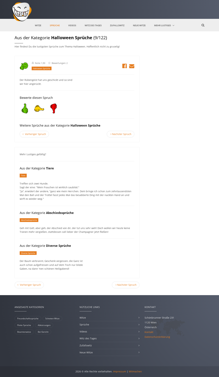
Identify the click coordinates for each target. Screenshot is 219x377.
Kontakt (149, 332)
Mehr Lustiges (162, 25)
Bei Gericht (43, 331)
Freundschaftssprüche (27, 318)
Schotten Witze (52, 318)
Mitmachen (135, 371)
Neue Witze (139, 25)
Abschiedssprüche (29, 220)
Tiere (23, 175)
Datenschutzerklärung (157, 336)
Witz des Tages (93, 25)
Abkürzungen (44, 325)
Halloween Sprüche (41, 68)
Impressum (119, 371)
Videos (72, 25)
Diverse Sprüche (28, 253)
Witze (38, 25)
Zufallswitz (117, 25)
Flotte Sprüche (24, 325)
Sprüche (55, 25)
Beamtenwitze (24, 331)
